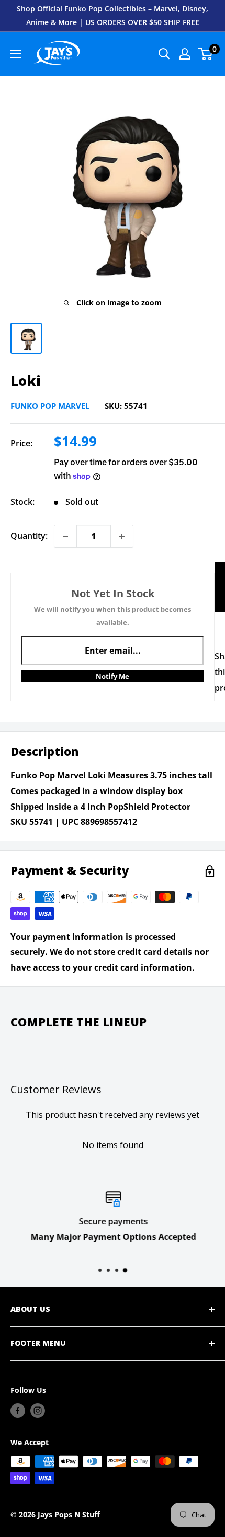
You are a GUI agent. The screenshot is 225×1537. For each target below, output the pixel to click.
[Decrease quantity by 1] (65, 536)
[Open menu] (15, 54)
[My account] (184, 54)
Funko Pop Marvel (49, 405)
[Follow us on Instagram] (37, 1410)
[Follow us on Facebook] (17, 1410)
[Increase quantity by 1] (122, 536)
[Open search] (164, 54)
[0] (205, 54)
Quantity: (29, 535)
